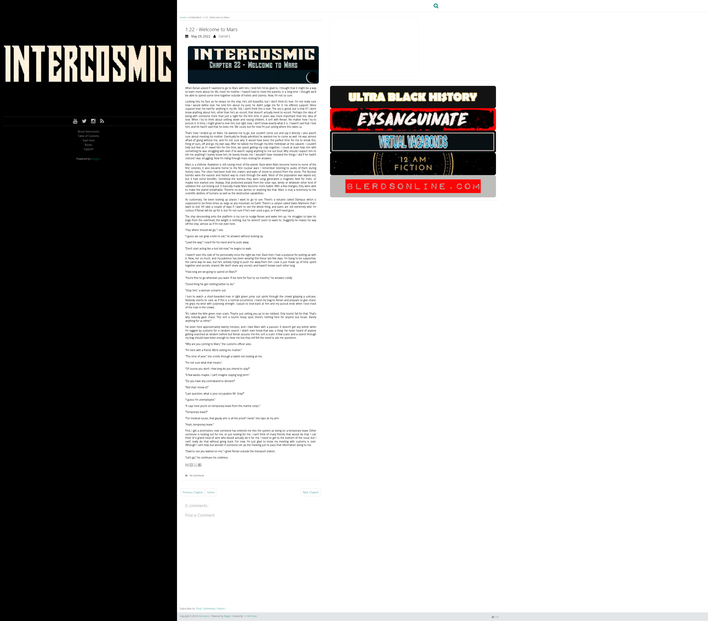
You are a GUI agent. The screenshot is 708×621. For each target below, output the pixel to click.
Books (88, 144)
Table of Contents (88, 136)
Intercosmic (204, 616)
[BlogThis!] (191, 465)
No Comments (197, 475)
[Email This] (187, 465)
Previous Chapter (193, 492)
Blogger (95, 159)
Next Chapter (311, 492)
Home (183, 17)
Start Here (88, 140)
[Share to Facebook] (200, 465)
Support (88, 149)
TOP (496, 617)
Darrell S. (225, 36)
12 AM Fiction (250, 616)
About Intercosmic (88, 131)
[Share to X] (195, 465)
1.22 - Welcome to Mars (211, 29)
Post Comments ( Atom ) (210, 608)
